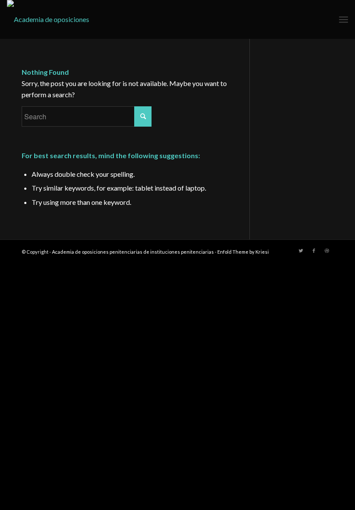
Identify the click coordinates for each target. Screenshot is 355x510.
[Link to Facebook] (313, 250)
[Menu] (343, 19)
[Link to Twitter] (300, 250)
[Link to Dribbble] (326, 250)
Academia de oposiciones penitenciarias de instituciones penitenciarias (133, 252)
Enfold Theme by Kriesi (243, 252)
